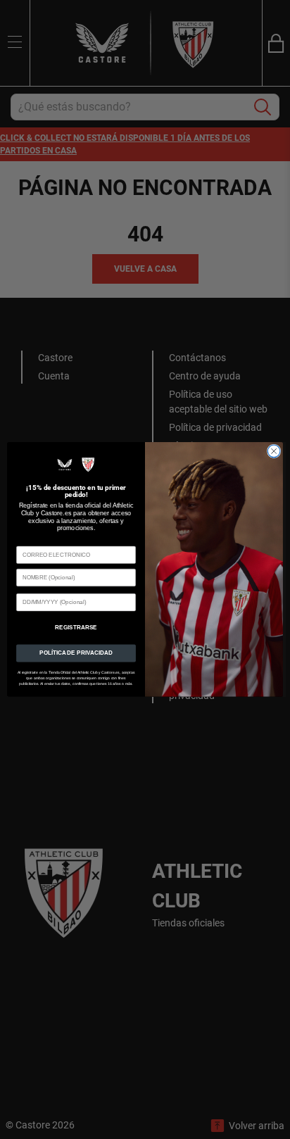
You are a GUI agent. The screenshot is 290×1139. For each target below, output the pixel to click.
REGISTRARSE (75, 627)
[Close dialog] (273, 451)
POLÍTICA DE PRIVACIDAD (76, 653)
